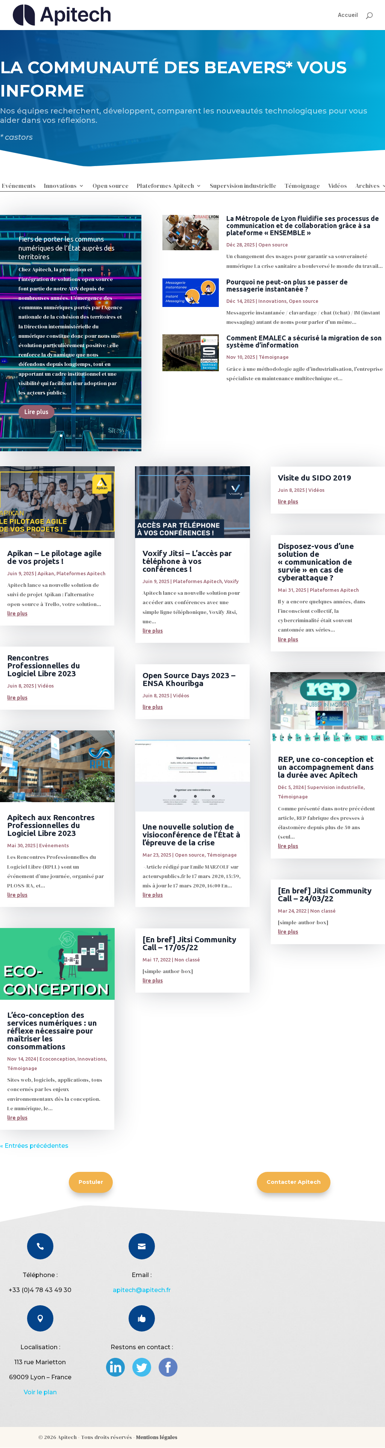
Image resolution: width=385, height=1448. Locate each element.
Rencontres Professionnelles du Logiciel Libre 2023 (43, 665)
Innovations (60, 186)
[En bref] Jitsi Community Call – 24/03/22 (324, 894)
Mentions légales (156, 1437)
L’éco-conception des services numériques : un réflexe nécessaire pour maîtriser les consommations (52, 1030)
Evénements (19, 186)
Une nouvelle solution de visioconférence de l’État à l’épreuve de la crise (191, 834)
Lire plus (36, 411)
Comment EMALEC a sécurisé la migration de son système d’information (304, 341)
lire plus (17, 614)
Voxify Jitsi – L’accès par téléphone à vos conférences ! (187, 561)
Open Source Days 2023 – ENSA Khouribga (188, 679)
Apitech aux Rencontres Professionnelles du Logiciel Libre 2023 (51, 825)
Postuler (91, 1182)
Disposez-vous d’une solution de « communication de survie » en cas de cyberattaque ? (316, 561)
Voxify (231, 581)
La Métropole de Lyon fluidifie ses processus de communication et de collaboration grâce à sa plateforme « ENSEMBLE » (302, 225)
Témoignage (302, 186)
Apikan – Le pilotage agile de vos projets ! (54, 557)
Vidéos (337, 186)
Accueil (348, 15)
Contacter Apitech (294, 1182)
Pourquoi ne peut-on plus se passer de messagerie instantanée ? (287, 285)
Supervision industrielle (243, 186)
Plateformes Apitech (165, 186)
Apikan (46, 573)
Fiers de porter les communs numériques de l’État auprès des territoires (66, 247)
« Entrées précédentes (34, 1145)
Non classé (187, 959)
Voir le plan (40, 1392)
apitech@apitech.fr (142, 1290)
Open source (110, 186)
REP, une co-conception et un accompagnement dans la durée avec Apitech (326, 766)
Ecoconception (57, 1058)
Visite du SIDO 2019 (314, 477)
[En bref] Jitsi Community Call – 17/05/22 (189, 943)
